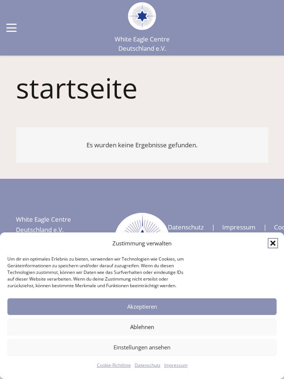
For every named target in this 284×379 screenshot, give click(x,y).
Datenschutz (147, 365)
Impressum (175, 365)
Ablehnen (142, 327)
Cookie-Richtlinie (114, 365)
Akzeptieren (142, 306)
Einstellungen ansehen (142, 347)
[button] (273, 243)
